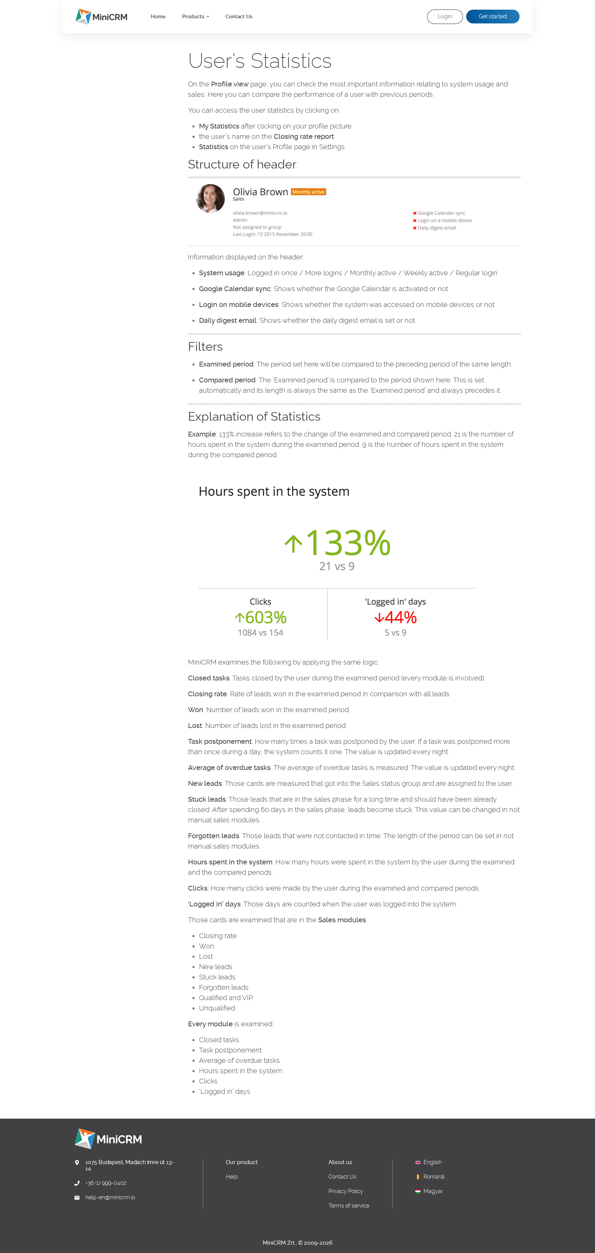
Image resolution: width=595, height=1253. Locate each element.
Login (445, 16)
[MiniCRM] (98, 17)
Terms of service (348, 1206)
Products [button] (194, 16)
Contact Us (239, 16)
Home (158, 16)
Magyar (433, 1191)
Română (434, 1177)
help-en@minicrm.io (110, 1197)
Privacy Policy (345, 1191)
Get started (493, 16)
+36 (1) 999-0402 (105, 1183)
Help (232, 1177)
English (433, 1162)
